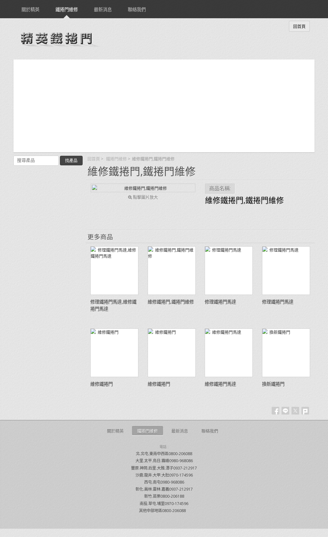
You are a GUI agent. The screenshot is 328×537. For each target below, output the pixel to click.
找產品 (71, 160)
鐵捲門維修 (116, 159)
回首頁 (93, 159)
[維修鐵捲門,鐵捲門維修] (143, 188)
